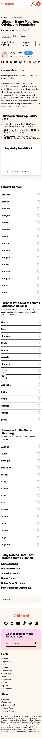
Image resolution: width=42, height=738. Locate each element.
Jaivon (4, 531)
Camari (5, 406)
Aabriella (6, 385)
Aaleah (5, 223)
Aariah (4, 292)
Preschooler (6, 671)
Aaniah (5, 265)
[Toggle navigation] (38, 3)
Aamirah (5, 243)
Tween (4, 677)
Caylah (5, 413)
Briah (4, 343)
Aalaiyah (5, 209)
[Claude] (38, 62)
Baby (3, 665)
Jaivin (4, 524)
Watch (4, 683)
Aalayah (5, 216)
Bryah (4, 420)
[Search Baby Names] (3, 376)
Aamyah (5, 258)
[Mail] (15, 62)
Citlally (5, 510)
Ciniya (4, 489)
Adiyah (5, 357)
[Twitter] (7, 62)
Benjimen (6, 468)
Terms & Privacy (8, 711)
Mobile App (6, 702)
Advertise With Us (8, 705)
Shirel (4, 399)
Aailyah (5, 202)
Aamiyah (5, 251)
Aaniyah (5, 278)
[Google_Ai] (34, 62)
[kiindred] (7, 3)
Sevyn (4, 322)
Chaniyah (6, 364)
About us (5, 699)
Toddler (4, 668)
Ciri (3, 503)
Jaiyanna (5, 545)
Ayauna (5, 447)
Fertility (4, 659)
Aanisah (5, 271)
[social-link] (6, 623)
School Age (6, 674)
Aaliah (4, 237)
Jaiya (3, 538)
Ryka (3, 329)
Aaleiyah (5, 230)
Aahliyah (5, 195)
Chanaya (6, 336)
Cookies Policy (7, 708)
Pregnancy (5, 662)
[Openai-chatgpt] (20, 62)
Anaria (4, 350)
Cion (3, 496)
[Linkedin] (11, 62)
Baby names (17, 17)
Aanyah (5, 285)
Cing (3, 482)
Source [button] (6, 599)
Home (4, 17)
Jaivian (4, 517)
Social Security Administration (23, 172)
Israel (25, 45)
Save (23, 36)
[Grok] (25, 62)
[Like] (39, 195)
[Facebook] (2, 62)
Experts (4, 686)
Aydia (4, 454)
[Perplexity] (29, 62)
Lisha (4, 392)
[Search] (33, 3)
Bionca (5, 475)
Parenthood (6, 680)
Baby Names (6, 689)
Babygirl (5, 461)
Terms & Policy (35, 731)
